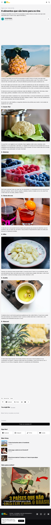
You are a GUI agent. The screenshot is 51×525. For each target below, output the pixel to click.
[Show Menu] (2, 2)
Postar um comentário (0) (25, 424)
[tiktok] (44, 514)
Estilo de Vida (11, 8)
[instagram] (41, 514)
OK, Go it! (21, 520)
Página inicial (4, 8)
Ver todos (13, 407)
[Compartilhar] (48, 19)
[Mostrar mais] (28, 402)
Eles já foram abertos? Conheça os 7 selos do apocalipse (23, 457)
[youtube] (48, 514)
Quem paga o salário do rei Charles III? (18, 450)
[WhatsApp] (22, 402)
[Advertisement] (25, 32)
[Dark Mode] (46, 2)
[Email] (25, 402)
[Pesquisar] (49, 2)
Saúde (11, 398)
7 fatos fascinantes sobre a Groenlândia (18, 442)
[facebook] (37, 514)
